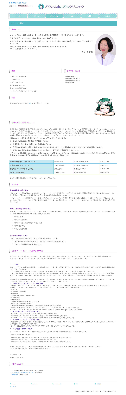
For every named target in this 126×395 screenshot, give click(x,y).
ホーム (18, 16)
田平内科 (15, 374)
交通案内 (90, 16)
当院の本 (107, 16)
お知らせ (36, 16)
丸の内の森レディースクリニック (23, 372)
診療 (72, 16)
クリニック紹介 (54, 16)
